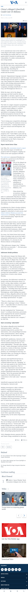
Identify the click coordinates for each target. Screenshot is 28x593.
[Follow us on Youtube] (9, 569)
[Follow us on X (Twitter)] (5, 569)
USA (2, 6)
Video (4, 489)
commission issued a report (17, 148)
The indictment (5, 157)
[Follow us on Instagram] (12, 569)
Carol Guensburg (6, 15)
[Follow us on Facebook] (2, 569)
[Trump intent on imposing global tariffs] (14, 499)
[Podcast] (19, 569)
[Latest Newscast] (4, 591)
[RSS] (16, 569)
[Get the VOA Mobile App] (14, 530)
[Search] (24, 591)
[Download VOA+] (14, 550)
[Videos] (11, 591)
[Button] (25, 21)
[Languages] (17, 591)
